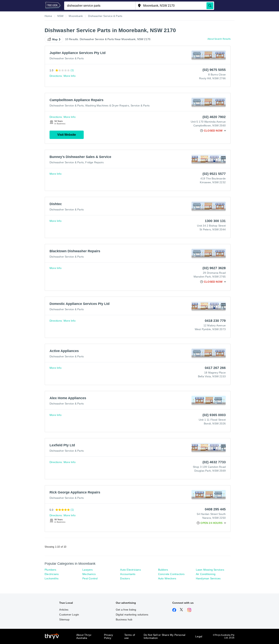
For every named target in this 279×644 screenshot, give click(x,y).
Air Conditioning (205, 574)
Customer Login (69, 614)
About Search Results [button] (219, 39)
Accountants (127, 574)
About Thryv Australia (83, 636)
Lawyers (87, 569)
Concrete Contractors (171, 574)
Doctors (125, 578)
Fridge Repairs (94, 162)
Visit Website (66, 134)
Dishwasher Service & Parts (67, 58)
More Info (70, 75)
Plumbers (50, 569)
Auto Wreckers (167, 578)
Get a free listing (126, 609)
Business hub (124, 619)
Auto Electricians (130, 569)
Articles (63, 609)
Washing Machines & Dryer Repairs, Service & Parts (117, 105)
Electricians (52, 574)
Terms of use (129, 636)
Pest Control (90, 578)
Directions (56, 75)
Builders (163, 569)
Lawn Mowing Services (210, 569)
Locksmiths (51, 578)
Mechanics (89, 574)
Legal (198, 636)
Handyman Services (208, 578)
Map (55, 39)
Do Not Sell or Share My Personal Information (164, 636)
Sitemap (64, 619)
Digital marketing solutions (132, 614)
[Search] (209, 5)
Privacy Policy (108, 636)
